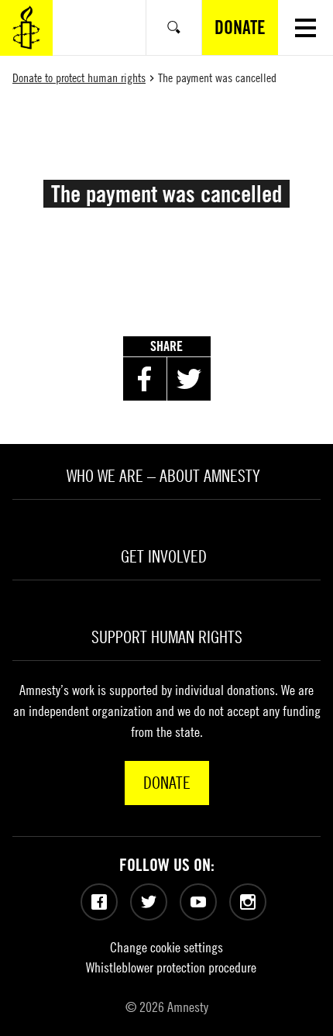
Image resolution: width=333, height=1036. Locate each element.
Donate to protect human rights (79, 77)
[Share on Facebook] (144, 379)
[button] (305, 27)
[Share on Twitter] (189, 379)
